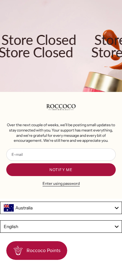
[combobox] (61, 208)
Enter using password (61, 183)
